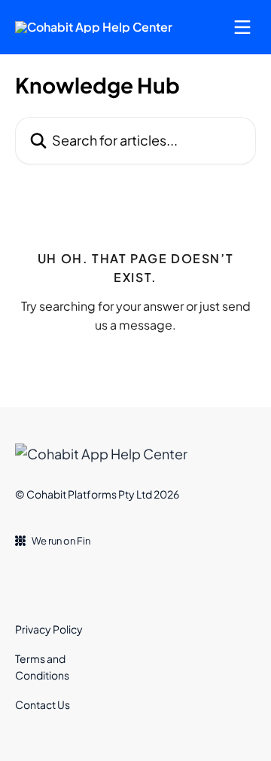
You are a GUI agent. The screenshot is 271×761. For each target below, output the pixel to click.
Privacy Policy (49, 629)
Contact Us (42, 704)
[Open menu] (242, 27)
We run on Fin (61, 541)
